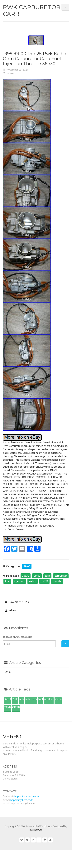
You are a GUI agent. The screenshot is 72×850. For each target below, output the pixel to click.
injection (19, 581)
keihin (32, 581)
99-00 (27, 566)
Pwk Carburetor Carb (31, 11)
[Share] (30, 549)
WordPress (45, 826)
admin (10, 73)
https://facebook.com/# (27, 796)
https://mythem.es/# (21, 800)
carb (47, 575)
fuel (7, 581)
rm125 (44, 581)
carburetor (61, 575)
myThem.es (36, 830)
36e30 (25, 575)
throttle (57, 581)
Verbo (12, 736)
